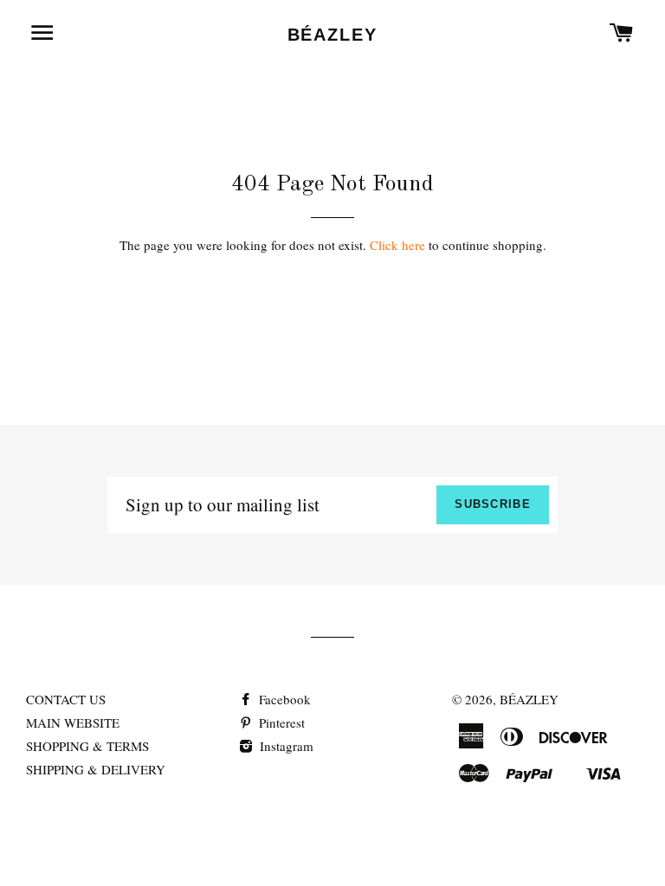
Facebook (283, 699)
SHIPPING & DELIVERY (95, 769)
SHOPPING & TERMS (87, 745)
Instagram (284, 745)
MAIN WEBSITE (72, 722)
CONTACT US (66, 699)
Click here (397, 245)
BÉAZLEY (332, 34)
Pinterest (280, 722)
